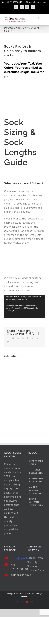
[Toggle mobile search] (37, 18)
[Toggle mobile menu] (43, 18)
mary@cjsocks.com (16, 558)
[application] (24, 306)
